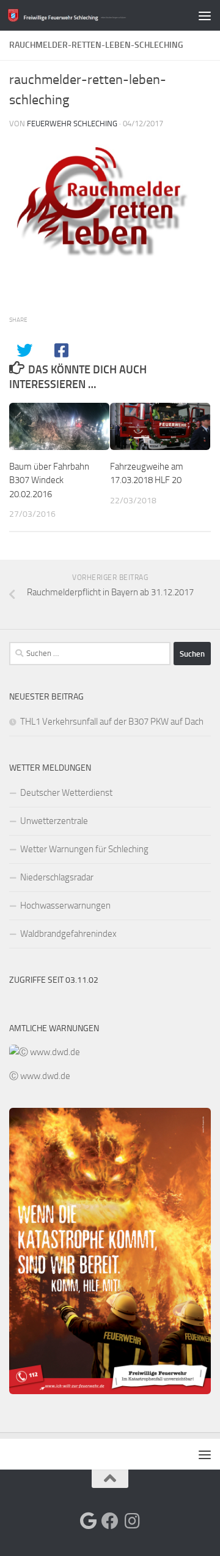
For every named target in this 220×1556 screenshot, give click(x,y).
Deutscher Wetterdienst (66, 792)
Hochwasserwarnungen (65, 905)
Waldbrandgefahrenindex (68, 933)
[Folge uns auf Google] (88, 1521)
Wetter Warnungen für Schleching (84, 849)
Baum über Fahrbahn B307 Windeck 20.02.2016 (49, 480)
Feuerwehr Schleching (72, 123)
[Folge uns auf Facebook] (110, 1521)
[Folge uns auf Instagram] (132, 1521)
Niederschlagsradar (57, 877)
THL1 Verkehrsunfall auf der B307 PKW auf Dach (112, 721)
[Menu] (204, 15)
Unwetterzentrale (54, 820)
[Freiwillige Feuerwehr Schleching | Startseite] (87, 15)
